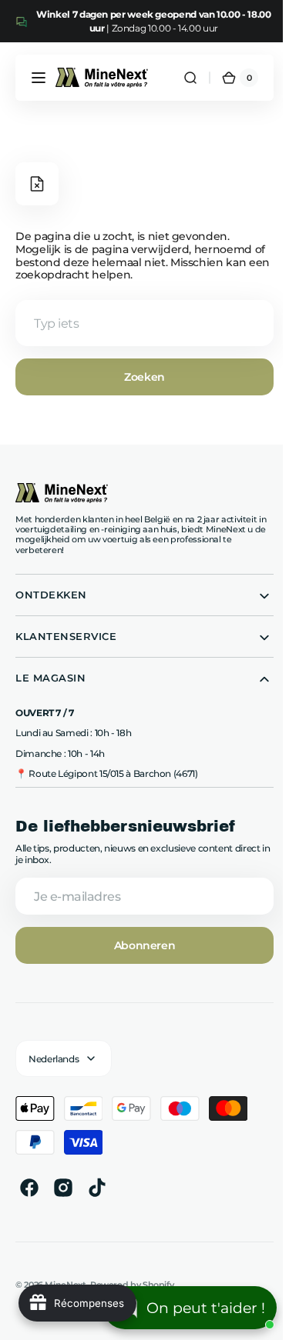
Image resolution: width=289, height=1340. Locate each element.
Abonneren (141, 945)
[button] (38, 78)
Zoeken (141, 377)
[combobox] (141, 323)
